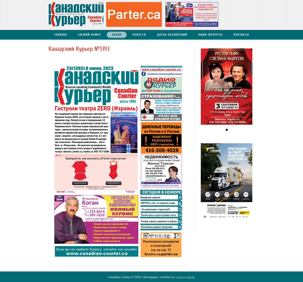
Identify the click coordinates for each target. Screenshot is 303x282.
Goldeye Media (185, 277)
